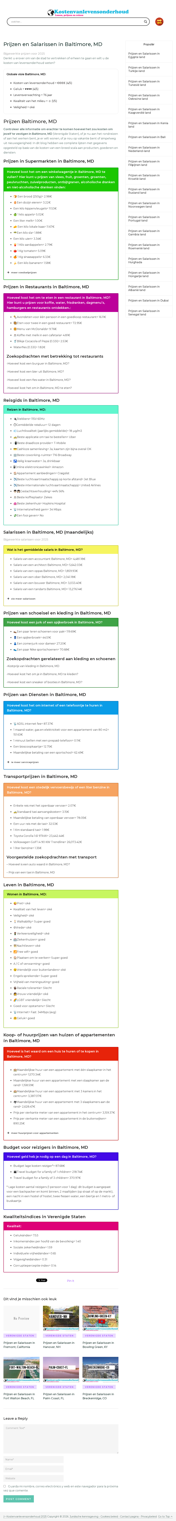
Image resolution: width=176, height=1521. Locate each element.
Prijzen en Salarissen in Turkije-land (144, 69)
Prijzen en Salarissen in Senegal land (144, 312)
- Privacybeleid (148, 1516)
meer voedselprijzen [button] (24, 272)
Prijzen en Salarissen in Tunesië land (144, 83)
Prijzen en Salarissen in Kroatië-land (144, 177)
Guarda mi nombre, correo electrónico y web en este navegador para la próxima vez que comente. (60, 1488)
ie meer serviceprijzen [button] (25, 762)
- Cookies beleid (108, 1516)
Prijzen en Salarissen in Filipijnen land (144, 163)
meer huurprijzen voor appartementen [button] (34, 1133)
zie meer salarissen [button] (23, 598)
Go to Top (164, 1516)
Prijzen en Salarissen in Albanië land (144, 288)
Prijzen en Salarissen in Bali (147, 137)
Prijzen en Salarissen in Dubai (148, 300)
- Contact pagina (128, 1516)
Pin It (70, 1281)
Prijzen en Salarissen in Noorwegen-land (144, 205)
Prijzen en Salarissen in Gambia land (144, 232)
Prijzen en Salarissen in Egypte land (144, 55)
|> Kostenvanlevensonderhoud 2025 (25, 1516)
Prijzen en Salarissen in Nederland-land (144, 149)
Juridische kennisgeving (84, 1516)
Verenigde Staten (20, 1335)
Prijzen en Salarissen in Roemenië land (144, 246)
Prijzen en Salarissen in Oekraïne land (144, 97)
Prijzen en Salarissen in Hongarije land (144, 274)
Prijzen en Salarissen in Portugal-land (144, 218)
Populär (149, 44)
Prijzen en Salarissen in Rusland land (144, 191)
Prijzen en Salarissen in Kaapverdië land (144, 111)
